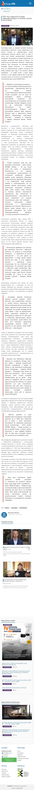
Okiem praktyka (5, 775)
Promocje (4, 769)
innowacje (14, 508)
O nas (18, 751)
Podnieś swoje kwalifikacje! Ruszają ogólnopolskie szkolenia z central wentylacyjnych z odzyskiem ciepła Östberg (16, 672)
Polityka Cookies (21, 756)
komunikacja (23, 508)
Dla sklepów (20, 753)
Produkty (4, 773)
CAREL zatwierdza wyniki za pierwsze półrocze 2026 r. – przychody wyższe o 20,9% (17, 680)
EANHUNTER (20, 788)
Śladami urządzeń (6, 776)
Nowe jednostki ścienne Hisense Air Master (14, 688)
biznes (7, 508)
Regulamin (20, 755)
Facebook (5, 755)
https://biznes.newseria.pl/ (15, 514)
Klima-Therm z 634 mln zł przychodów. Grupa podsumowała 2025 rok (15, 664)
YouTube (5, 756)
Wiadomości (6, 11)
